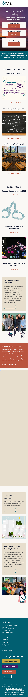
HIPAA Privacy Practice (16, 688)
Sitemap (6, 676)
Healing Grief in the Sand (14, 144)
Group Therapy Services (9, 364)
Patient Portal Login (9, 666)
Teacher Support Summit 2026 (14, 191)
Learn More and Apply (14, 103)
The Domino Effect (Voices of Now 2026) (14, 265)
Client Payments (9, 671)
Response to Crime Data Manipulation (14, 227)
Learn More (14, 26)
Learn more (10, 306)
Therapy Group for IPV (14, 74)
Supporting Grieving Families (14, 109)
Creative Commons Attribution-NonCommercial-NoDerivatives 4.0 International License (14, 692)
